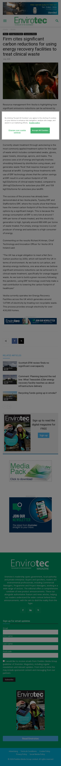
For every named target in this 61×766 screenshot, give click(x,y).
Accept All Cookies (40, 130)
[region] (31, 125)
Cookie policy (34, 123)
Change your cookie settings (17, 131)
